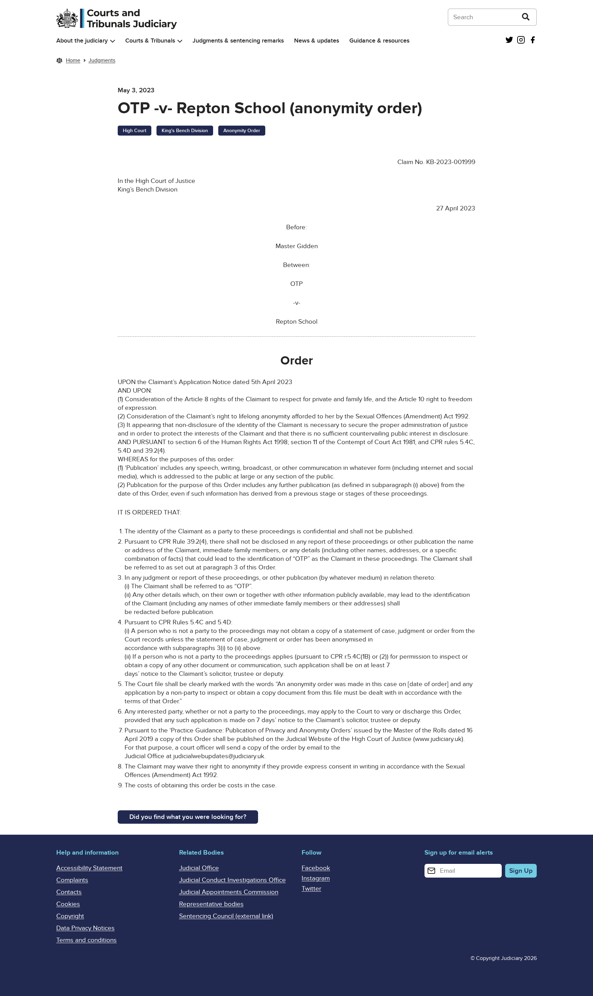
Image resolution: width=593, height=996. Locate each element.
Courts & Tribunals (150, 40)
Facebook (316, 868)
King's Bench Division (185, 131)
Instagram (316, 878)
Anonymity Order (241, 131)
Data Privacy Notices (85, 928)
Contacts (69, 892)
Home (73, 60)
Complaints (72, 880)
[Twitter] (509, 41)
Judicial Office (199, 868)
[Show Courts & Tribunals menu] (179, 41)
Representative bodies (211, 904)
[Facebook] (532, 41)
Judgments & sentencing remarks (238, 40)
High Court (134, 131)
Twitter (311, 889)
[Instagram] (521, 41)
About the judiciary (82, 40)
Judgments (102, 60)
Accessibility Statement (89, 868)
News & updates (316, 40)
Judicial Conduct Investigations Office (232, 880)
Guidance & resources (379, 40)
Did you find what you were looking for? (187, 817)
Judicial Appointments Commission (228, 892)
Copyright (70, 916)
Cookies (68, 904)
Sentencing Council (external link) (226, 916)
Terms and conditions (86, 940)
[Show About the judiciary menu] (112, 41)
